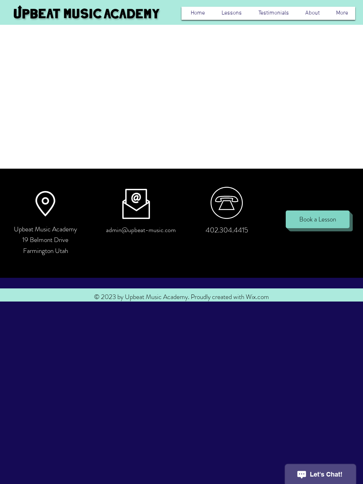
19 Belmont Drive (45, 239)
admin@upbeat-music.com (141, 230)
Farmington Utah (45, 250)
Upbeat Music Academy (45, 229)
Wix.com (257, 297)
